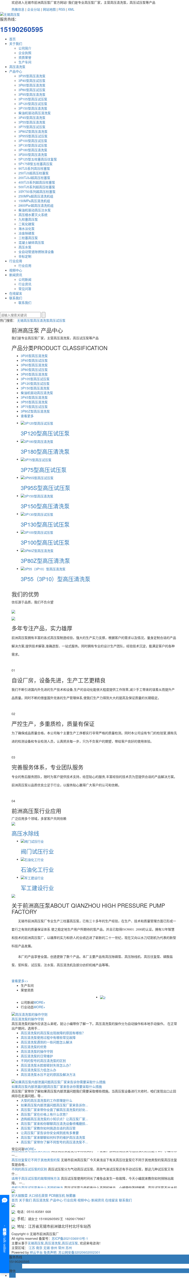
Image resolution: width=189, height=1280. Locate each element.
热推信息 (18, 9)
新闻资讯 (15, 274)
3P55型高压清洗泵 (31, 122)
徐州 (54, 1247)
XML (71, 9)
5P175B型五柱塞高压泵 (35, 163)
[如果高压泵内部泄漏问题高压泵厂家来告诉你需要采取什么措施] (59, 1081)
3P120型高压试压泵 (32, 103)
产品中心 (15, 71)
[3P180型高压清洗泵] (37, 441)
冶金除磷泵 (26, 233)
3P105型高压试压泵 (32, 99)
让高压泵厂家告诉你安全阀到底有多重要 (50, 1132)
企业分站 (33, 9)
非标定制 (24, 256)
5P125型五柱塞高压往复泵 (37, 159)
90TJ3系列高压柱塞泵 (34, 168)
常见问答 (24, 288)
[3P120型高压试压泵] (37, 422)
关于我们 (15, 43)
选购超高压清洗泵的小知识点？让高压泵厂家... (54, 1119)
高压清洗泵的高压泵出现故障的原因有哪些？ (53, 1032)
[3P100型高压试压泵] (37, 532)
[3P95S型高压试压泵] (37, 477)
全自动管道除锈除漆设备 (36, 251)
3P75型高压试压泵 (31, 126)
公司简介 (24, 48)
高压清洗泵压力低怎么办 (38, 1069)
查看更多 (27, 415)
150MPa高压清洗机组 (34, 200)
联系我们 (15, 298)
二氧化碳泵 (26, 224)
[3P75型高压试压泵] (36, 459)
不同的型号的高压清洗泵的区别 (43, 1060)
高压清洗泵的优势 (34, 1046)
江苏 (32, 1247)
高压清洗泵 (17, 66)
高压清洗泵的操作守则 (28, 1019)
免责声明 (50, 1252)
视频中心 (15, 270)
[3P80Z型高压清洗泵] (37, 550)
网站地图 (49, 9)
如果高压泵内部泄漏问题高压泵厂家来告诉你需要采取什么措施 (57, 1086)
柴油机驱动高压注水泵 (34, 210)
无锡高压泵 (25, 320)
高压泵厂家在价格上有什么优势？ (45, 1114)
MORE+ (39, 1002)
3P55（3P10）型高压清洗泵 (55, 579)
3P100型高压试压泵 (32, 140)
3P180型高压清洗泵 (32, 150)
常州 (61, 1247)
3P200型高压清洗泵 (32, 154)
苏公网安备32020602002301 (78, 1252)
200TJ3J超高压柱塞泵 (34, 177)
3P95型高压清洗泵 (31, 94)
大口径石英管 (38, 1195)
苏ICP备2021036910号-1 (70, 1238)
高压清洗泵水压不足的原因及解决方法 (48, 1074)
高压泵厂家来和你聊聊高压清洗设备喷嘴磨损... (54, 1123)
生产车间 (24, 62)
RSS (62, 9)
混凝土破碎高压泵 (31, 242)
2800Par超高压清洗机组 (35, 205)
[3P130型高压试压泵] (37, 513)
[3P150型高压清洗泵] (37, 495)
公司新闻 (24, 279)
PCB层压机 (57, 1195)
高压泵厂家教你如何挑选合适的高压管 (48, 1128)
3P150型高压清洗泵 (32, 108)
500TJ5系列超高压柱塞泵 (36, 187)
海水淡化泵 (26, 228)
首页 (12, 39)
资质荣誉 (24, 57)
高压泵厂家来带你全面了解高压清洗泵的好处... (54, 1109)
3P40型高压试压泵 (31, 80)
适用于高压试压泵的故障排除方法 (36, 1173)
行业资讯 (24, 284)
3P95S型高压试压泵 (32, 136)
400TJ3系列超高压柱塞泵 (36, 182)
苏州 (68, 1247)
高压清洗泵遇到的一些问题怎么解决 (46, 1042)
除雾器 (71, 1195)
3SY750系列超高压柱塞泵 (37, 191)
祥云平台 (36, 1252)
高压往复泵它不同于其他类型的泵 (36, 1154)
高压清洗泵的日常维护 (37, 1056)
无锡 (46, 1247)
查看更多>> (20, 980)
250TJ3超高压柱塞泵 (33, 173)
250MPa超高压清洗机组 (35, 196)
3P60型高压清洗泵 (31, 85)
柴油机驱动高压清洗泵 (34, 113)
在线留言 (15, 293)
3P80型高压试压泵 (31, 89)
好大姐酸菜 (20, 1195)
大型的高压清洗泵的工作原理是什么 (46, 1100)
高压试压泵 (57, 320)
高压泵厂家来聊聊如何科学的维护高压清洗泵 (53, 1137)
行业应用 (15, 261)
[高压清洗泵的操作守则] (29, 1014)
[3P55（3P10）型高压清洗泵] (43, 568)
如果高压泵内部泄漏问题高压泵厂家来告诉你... (54, 1105)
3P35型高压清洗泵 (31, 76)
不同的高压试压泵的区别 (30, 1163)
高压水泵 (24, 247)
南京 (39, 1247)
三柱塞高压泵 (28, 237)
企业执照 (24, 52)
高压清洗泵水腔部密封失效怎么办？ (46, 1065)
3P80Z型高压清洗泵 (32, 131)
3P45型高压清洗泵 (31, 117)
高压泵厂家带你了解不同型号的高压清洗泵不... (54, 1142)
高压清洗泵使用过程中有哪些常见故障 (48, 1037)
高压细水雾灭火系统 (32, 214)
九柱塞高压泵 (28, 219)
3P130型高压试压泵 (32, 145)
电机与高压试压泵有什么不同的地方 (38, 1182)
